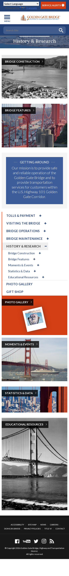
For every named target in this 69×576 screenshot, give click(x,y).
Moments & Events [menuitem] (20, 265)
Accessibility (17, 524)
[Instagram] (44, 541)
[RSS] (52, 541)
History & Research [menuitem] (23, 246)
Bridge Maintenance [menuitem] (24, 238)
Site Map (32, 524)
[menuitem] (40, 215)
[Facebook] (17, 541)
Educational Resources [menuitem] (23, 277)
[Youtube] (26, 541)
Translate (31, 7)
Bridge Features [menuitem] (18, 259)
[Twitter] (36, 541)
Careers (54, 524)
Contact (60, 528)
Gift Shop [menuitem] (14, 292)
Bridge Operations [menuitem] (23, 231)
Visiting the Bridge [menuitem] (23, 223)
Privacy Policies (32, 528)
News (43, 524)
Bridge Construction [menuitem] (21, 253)
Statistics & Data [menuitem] (19, 271)
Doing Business (12, 528)
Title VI (48, 528)
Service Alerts (52, 5)
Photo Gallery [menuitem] (19, 284)
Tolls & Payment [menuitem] (20, 215)
